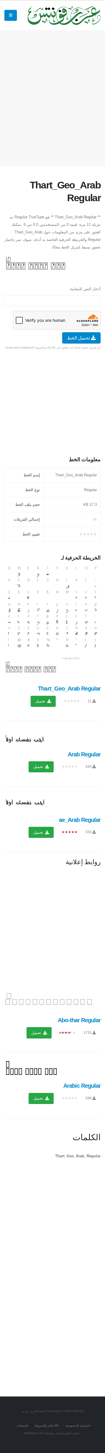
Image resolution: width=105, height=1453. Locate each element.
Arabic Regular (82, 1086)
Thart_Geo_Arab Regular (69, 688)
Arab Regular (84, 754)
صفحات (21, 1425)
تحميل (40, 701)
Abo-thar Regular (79, 1020)
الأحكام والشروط (46, 1425)
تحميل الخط (79, 337)
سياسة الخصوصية (77, 1425)
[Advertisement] (52, 97)
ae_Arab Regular (80, 820)
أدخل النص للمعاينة (85, 289)
